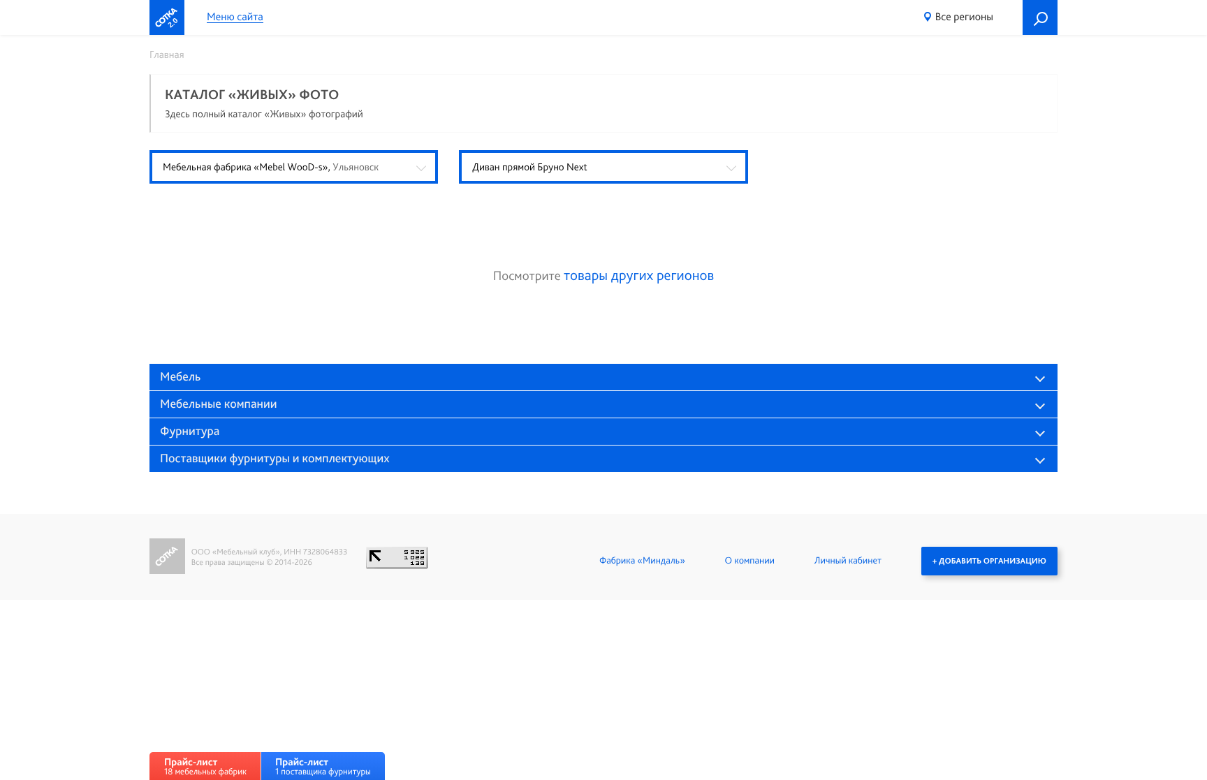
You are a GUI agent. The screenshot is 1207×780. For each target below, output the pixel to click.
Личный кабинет (848, 560)
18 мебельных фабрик (205, 766)
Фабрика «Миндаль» (642, 560)
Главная (166, 54)
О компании (750, 560)
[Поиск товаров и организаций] (1040, 17)
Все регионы (964, 16)
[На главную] (166, 17)
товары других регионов (639, 275)
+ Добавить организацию (989, 561)
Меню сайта (235, 17)
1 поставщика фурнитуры (323, 766)
